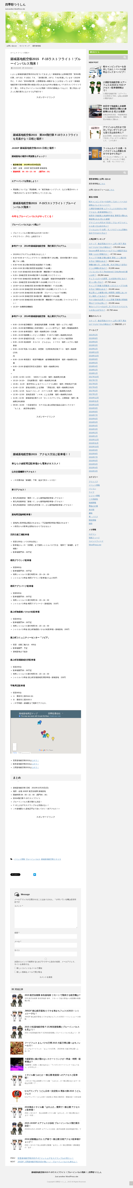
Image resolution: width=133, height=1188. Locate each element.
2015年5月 (93, 464)
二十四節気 (93, 499)
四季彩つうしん (15, 4)
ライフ (91, 492)
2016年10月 (94, 405)
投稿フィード (94, 538)
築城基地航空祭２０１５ (51, 859)
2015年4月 (93, 468)
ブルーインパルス (32, 859)
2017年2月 (93, 391)
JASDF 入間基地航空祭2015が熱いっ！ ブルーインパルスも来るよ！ (48, 1162)
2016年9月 (93, 408)
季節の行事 (93, 506)
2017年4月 (93, 387)
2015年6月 (93, 461)
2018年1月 (93, 373)
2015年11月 (93, 443)
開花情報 (92, 520)
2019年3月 (93, 345)
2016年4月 (93, 426)
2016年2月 (93, 433)
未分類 (91, 510)
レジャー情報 (94, 496)
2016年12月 (94, 398)
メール (17, 941)
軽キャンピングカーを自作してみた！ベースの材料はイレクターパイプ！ (114, 69)
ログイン (92, 534)
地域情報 (92, 503)
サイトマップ (24, 46)
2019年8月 (93, 338)
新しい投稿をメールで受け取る (29, 972)
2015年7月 (93, 457)
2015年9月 (93, 450)
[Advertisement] (45, 115)
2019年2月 (93, 349)
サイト (17, 950)
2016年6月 (93, 419)
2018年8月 (93, 359)
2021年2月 (93, 335)
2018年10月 (94, 356)
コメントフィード (96, 541)
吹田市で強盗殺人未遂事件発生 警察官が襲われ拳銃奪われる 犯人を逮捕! (115, 109)
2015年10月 (94, 447)
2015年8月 (93, 454)
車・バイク (93, 517)
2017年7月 (93, 380)
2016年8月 (93, 412)
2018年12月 (94, 352)
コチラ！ (35, 760)
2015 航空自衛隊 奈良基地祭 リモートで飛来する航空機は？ (53, 995)
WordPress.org (95, 545)
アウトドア (93, 482)
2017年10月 (94, 377)
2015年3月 (93, 471)
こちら (102, 184)
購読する (95, 52)
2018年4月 (93, 366)
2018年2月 (93, 370)
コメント (18, 906)
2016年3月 (93, 429)
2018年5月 (93, 363)
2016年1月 (93, 436)
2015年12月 (94, 440)
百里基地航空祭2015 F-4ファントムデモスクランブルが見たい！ (46, 1158)
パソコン (92, 489)
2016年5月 (93, 422)
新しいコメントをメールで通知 (29, 968)
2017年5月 (93, 384)
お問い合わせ (12, 46)
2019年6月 (93, 342)
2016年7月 (93, 415)
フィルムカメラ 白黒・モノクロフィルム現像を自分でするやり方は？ (115, 151)
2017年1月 (93, 394)
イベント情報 (19, 859)
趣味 (90, 513)
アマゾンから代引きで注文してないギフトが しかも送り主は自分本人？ (115, 130)
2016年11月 (93, 401)
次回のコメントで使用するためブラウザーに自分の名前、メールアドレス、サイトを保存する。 (45, 963)
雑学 (90, 524)
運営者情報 (36, 46)
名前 (16, 933)
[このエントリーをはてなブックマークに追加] (34, 874)
